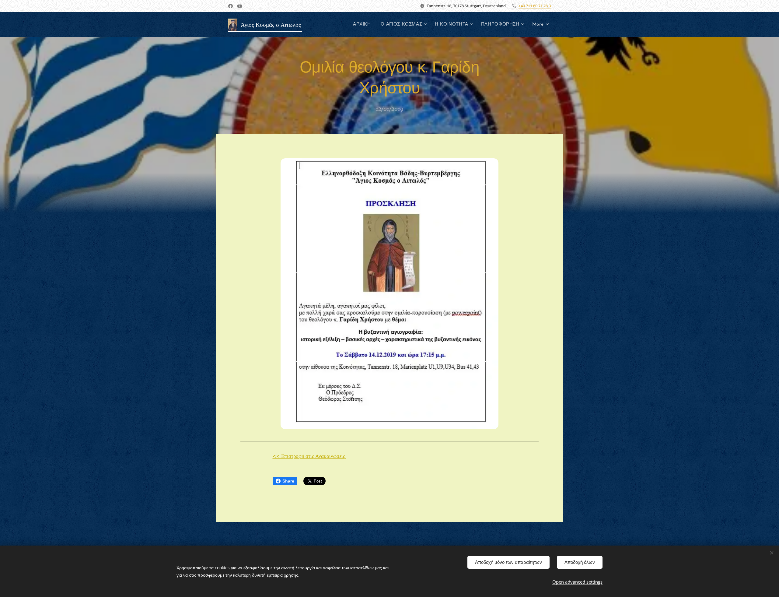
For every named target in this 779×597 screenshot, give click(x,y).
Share (288, 481)
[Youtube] (239, 6)
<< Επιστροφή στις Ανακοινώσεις (309, 456)
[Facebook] (230, 6)
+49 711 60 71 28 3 (535, 6)
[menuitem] (363, 24)
